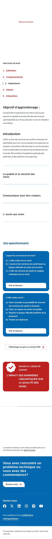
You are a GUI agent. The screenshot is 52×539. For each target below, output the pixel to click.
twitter (12, 506)
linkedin (19, 506)
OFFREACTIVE (8, 6)
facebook (4, 506)
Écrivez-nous (12, 484)
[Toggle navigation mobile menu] (46, 6)
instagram (26, 506)
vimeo (33, 506)
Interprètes (11, 96)
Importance (14, 83)
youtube (41, 506)
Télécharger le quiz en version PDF (25, 347)
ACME (24, 6)
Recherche (41, 6)
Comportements (14, 77)
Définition (11, 70)
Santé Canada (29, 450)
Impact (9, 89)
